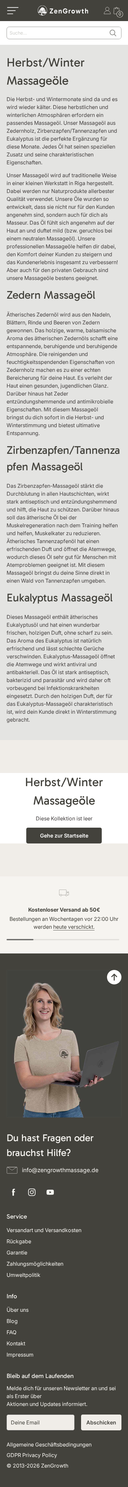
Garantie (17, 1252)
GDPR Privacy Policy (32, 1455)
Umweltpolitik (23, 1275)
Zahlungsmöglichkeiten (35, 1263)
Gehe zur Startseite (64, 835)
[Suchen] (113, 33)
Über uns (18, 1310)
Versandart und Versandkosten (44, 1230)
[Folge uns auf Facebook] (13, 1192)
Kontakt (16, 1343)
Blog (12, 1321)
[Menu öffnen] (13, 10)
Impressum (20, 1354)
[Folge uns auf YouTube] (50, 1192)
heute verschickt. (74, 926)
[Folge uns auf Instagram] (32, 1192)
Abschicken (101, 1422)
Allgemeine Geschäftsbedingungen (49, 1444)
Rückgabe (19, 1241)
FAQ (11, 1332)
